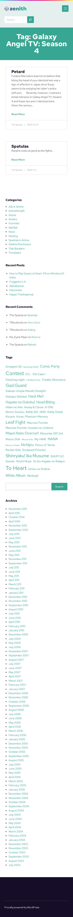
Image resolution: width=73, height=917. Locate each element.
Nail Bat (13, 227)
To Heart (16, 468)
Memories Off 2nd (51, 433)
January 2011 (16, 592)
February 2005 (17, 785)
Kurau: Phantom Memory (32, 416)
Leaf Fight (15, 422)
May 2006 (15, 722)
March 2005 (16, 781)
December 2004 (18, 793)
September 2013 (18, 529)
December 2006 (18, 693)
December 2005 (18, 743)
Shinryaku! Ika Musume (27, 455)
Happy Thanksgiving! (21, 294)
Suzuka (10, 461)
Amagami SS (14, 366)
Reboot (32, 344)
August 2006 (16, 710)
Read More (18, 116)
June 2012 (15, 550)
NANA (53, 438)
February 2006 (17, 735)
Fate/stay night (15, 380)
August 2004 (16, 810)
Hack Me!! (36, 396)
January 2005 (17, 789)
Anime (12, 215)
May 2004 (15, 823)
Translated (15, 252)
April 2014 (14, 521)
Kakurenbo (15, 290)
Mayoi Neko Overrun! (22, 433)
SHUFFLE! (57, 456)
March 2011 (15, 584)
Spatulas (20, 146)
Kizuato (10, 416)
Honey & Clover (34, 407)
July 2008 (15, 647)
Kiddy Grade (55, 412)
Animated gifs (17, 210)
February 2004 (17, 835)
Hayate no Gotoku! (20, 402)
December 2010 (18, 596)
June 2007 (15, 668)
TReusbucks (16, 322)
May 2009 (15, 643)
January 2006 (17, 739)
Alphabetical (16, 286)
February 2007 (17, 684)
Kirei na (36, 337)
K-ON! (49, 407)
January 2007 (17, 689)
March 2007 (16, 680)
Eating (31, 329)
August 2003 (16, 861)
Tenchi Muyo (23, 461)
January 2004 (17, 840)
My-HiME (40, 439)
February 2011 (16, 588)
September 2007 (19, 655)
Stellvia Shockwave (20, 244)
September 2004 (19, 806)
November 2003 (18, 848)
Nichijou (27, 444)
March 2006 (16, 730)
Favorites (14, 223)
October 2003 (17, 852)
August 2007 (16, 659)
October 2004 (17, 802)
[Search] (30, 19)
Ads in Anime (16, 206)
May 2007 (14, 672)
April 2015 (14, 513)
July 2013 (14, 534)
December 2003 (18, 844)
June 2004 (15, 819)
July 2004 (15, 814)
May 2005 (14, 772)
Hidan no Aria (14, 407)
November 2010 (18, 601)
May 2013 (14, 542)
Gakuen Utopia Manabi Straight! (26, 391)
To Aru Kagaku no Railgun (49, 461)
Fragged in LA (17, 281)
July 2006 (15, 714)
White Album (16, 475)
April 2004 (15, 827)
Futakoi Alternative (54, 380)
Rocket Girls (13, 450)
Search (59, 486)
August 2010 (16, 609)
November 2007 (18, 651)
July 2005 (14, 764)
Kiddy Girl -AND (36, 412)
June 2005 (15, 768)
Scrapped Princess (34, 450)
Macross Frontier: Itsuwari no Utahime (29, 428)
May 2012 (14, 555)
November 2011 (17, 559)
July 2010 (14, 613)
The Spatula (16, 315)
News (12, 231)
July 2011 (14, 567)
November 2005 (18, 747)
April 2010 (14, 622)
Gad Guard (16, 385)
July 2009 (15, 638)
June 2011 (14, 571)
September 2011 (18, 563)
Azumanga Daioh (31, 366)
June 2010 (15, 617)
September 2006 (19, 705)
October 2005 (17, 751)
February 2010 (17, 626)
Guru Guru (34, 322)
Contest (15, 373)
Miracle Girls (27, 439)
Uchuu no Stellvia (39, 469)
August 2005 (16, 760)
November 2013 (18, 525)
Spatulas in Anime (19, 240)
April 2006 (15, 726)
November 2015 (18, 509)
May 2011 (14, 576)
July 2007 (14, 663)
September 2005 (19, 756)
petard (18, 71)
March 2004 (16, 831)
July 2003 (14, 865)
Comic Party (50, 366)
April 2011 (14, 580)
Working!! (32, 476)
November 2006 (18, 697)
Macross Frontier (37, 423)
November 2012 (18, 546)
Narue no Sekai (12, 445)
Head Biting (45, 402)
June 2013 (15, 538)
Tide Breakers (17, 248)
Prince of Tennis (45, 445)
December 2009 (18, 634)
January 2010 (16, 630)
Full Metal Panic (33, 380)
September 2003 (19, 856)
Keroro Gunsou (15, 412)
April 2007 (15, 676)
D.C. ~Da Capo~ (35, 374)
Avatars (13, 219)
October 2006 (17, 701)
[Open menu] (65, 8)
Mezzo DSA (13, 439)
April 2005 (15, 777)
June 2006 (15, 718)
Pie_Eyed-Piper (18, 337)
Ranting (13, 236)
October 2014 (17, 517)
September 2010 (18, 605)
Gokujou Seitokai (16, 396)
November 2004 (18, 798)
